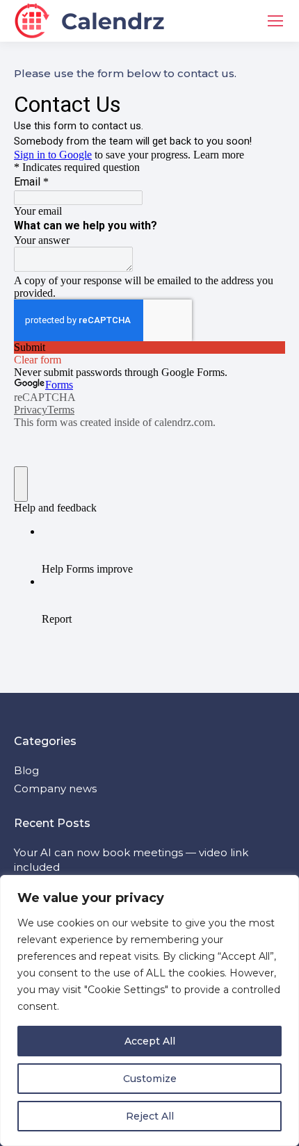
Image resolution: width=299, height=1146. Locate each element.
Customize (150, 1078)
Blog (26, 770)
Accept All (149, 1041)
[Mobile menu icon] (275, 21)
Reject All (150, 1116)
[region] (149, 1010)
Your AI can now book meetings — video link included (131, 860)
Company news (55, 788)
